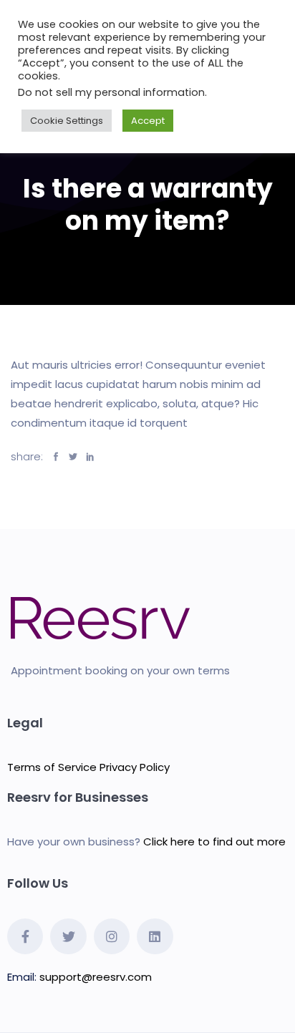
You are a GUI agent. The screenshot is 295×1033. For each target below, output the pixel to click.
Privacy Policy (135, 767)
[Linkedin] (155, 936)
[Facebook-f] (25, 936)
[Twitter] (68, 936)
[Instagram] (112, 936)
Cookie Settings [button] (66, 120)
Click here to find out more (214, 841)
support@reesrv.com (95, 976)
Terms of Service (52, 767)
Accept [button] (148, 120)
